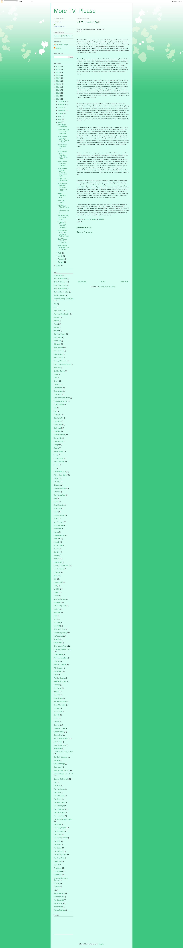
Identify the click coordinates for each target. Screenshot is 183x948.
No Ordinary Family (60, 632)
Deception (57, 421)
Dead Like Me (58, 418)
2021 (58, 66)
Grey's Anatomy (59, 515)
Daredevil (57, 414)
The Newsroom (59, 831)
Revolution (57, 688)
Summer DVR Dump (61, 770)
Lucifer (56, 592)
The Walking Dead (60, 854)
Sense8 (56, 722)
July (59, 116)
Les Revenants (59, 569)
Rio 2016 (57, 695)
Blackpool (57, 341)
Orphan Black (58, 654)
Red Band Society (60, 681)
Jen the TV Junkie (62, 45)
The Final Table (59, 802)
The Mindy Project (60, 828)
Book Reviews (59, 351)
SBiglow (58, 48)
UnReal (56, 883)
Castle (56, 374)
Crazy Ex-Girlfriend (60, 401)
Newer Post (82, 282)
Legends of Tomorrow (61, 565)
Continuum (57, 394)
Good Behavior (59, 505)
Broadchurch (58, 357)
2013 (58, 90)
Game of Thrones (60, 488)
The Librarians (59, 816)
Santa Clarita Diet (60, 705)
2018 (58, 75)
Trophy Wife (58, 871)
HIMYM (56, 538)
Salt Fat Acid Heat (60, 701)
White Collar (58, 903)
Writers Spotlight (59, 910)
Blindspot (57, 344)
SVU (55, 782)
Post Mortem (58, 671)
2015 (58, 84)
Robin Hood (58, 698)
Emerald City (58, 441)
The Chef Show (59, 796)
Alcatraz (56, 317)
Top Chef (57, 865)
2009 (58, 266)
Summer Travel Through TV (63, 774)
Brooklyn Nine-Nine (60, 361)
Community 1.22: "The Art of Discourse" (63, 131)
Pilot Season (58, 668)
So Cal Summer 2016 (61, 738)
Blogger (101, 944)
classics (56, 384)
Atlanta (56, 327)
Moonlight (57, 602)
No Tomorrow (58, 636)
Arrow (56, 324)
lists (55, 579)
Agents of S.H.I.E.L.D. (61, 314)
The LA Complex (59, 812)
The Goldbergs (59, 806)
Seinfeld (56, 715)
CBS (55, 377)
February (61, 259)
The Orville (57, 834)
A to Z (56, 304)
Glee (55, 498)
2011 (58, 96)
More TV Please (57, 22)
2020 (58, 69)
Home (103, 282)
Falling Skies (58, 451)
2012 (58, 93)
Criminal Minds (59, 404)
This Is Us (57, 861)
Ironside (56, 549)
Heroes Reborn (59, 535)
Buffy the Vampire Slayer (62, 364)
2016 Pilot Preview (60, 288)
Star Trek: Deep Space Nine (63, 752)
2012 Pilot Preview (60, 278)
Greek (56, 512)
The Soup (57, 844)
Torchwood (57, 868)
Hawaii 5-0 (57, 528)
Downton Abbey (59, 434)
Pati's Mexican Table (61, 658)
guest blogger (58, 522)
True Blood (57, 875)
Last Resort (58, 562)
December (61, 101)
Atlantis (56, 331)
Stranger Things (59, 764)
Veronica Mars (59, 897)
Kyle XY (56, 559)
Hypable (57, 542)
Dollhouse (57, 428)
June (60, 119)
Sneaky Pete (58, 735)
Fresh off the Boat (60, 471)
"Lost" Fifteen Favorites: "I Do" (62, 146)
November (61, 104)
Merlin (56, 596)
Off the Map (58, 643)
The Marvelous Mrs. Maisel (63, 819)
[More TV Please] (54, 24)
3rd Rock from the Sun (61, 292)
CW (55, 411)
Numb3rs (57, 639)
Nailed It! (57, 609)
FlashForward (58, 458)
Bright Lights (58, 354)
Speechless (58, 748)
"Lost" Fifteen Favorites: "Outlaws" (62, 163)
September (62, 110)
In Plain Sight (58, 545)
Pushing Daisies (59, 678)
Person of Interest (60, 664)
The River (57, 841)
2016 (58, 81)
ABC (55, 307)
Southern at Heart (60, 745)
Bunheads (57, 367)
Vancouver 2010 (59, 893)
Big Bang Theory (59, 334)
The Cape (57, 792)
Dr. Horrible (58, 438)
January (61, 262)
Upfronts (57, 886)
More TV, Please (75, 11)
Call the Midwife (59, 371)
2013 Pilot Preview (60, 282)
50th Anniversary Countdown (63, 299)
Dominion (57, 431)
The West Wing (59, 858)
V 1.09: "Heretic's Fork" (62, 195)
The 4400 (57, 786)
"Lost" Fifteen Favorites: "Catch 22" (62, 240)
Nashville (57, 612)
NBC (55, 616)
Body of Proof (58, 347)
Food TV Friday (59, 461)
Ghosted (57, 492)
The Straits (57, 848)
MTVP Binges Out (60, 606)
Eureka (56, 448)
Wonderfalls (58, 907)
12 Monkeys (58, 275)
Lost (55, 585)
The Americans (59, 789)
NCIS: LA (57, 622)
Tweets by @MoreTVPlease (63, 36)
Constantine (58, 391)
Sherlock (57, 725)
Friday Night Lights (60, 475)
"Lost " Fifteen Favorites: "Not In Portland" (63, 247)
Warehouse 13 (59, 900)
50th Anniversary (59, 295)
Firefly (56, 455)
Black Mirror (58, 337)
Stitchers (57, 760)
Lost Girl (56, 589)
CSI (55, 408)
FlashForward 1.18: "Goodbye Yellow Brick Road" (62, 155)
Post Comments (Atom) (107, 287)
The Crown (57, 799)
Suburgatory (58, 767)
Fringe (56, 478)
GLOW (56, 502)
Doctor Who (58, 424)
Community (58, 388)
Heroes (56, 532)
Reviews (57, 685)
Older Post (124, 282)
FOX (55, 468)
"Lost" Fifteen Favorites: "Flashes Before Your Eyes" (62, 172)
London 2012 (58, 582)
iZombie (56, 552)
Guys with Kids (59, 525)
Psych (56, 675)
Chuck (56, 381)
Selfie (56, 718)
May (59, 122)
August (60, 113)
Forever (56, 465)
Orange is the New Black (62, 649)
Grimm (56, 518)
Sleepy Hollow (59, 732)
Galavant (57, 485)
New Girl (57, 626)
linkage (56, 575)
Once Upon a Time (60, 646)
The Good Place (59, 809)
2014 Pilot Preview (60, 285)
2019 (58, 72)
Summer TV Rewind (61, 779)
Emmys (56, 445)
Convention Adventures (62, 398)
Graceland (57, 508)
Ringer (56, 691)
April (59, 253)
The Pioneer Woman (61, 838)
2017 (58, 78)
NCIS (56, 619)
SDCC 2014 (58, 711)
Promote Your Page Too (59, 26)
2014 (58, 87)
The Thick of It (58, 851)
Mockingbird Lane (60, 599)
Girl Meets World (59, 495)
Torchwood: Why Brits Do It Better (63, 217)
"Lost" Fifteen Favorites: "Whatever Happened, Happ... (62, 187)
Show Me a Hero (59, 728)
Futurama (57, 481)
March (60, 256)
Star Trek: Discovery (60, 757)
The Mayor (57, 824)
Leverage (57, 572)
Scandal (56, 708)
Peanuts (56, 661)
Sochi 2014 (58, 742)
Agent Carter (58, 310)
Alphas (56, 320)
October (61, 107)
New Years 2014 (59, 629)
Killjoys (56, 555)
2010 (58, 99)
